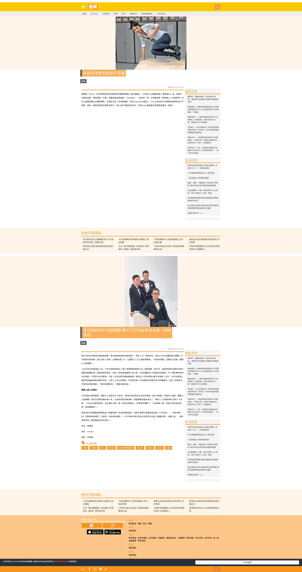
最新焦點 (132, 523)
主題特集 (106, 14)
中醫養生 (161, 537)
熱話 (145, 523)
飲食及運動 (142, 537)
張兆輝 (160, 448)
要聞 (139, 523)
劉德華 (112, 448)
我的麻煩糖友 (147, 14)
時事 (116, 14)
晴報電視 (94, 14)
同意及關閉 (247, 562)
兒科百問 (199, 537)
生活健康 (152, 537)
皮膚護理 (132, 540)
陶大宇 (140, 448)
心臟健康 (181, 537)
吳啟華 (150, 448)
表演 (85, 448)
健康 (84, 14)
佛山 (103, 448)
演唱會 (94, 448)
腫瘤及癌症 (171, 537)
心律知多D (161, 14)
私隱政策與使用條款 (60, 561)
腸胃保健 (190, 537)
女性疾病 (208, 537)
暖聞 (150, 523)
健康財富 (133, 14)
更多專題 (141, 540)
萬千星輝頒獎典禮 (126, 448)
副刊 (124, 14)
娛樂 (83, 81)
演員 (169, 448)
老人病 (216, 537)
